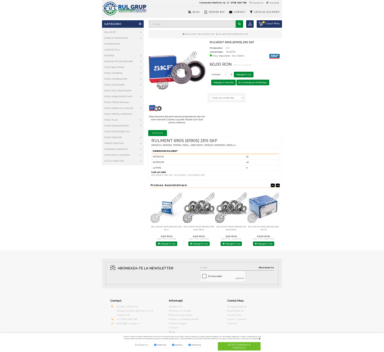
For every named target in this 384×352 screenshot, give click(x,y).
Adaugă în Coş (243, 74)
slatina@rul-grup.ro (128, 323)
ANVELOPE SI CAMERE (117, 155)
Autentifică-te (235, 310)
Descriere (157, 133)
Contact (239, 12)
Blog (196, 12)
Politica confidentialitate (184, 319)
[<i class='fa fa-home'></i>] (184, 34)
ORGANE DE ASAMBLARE (118, 61)
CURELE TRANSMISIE (116, 38)
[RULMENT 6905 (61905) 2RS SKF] (177, 69)
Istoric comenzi (237, 319)
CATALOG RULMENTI (267, 12)
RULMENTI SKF (208, 34)
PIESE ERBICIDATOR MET (118, 96)
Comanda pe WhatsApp (253, 82)
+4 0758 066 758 (127, 319)
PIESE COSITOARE (114, 84)
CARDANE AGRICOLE (116, 149)
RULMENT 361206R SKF (263, 226)
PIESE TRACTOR (113, 137)
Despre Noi (217, 12)
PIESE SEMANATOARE (116, 125)
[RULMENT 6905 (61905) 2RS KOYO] (231, 207)
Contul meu (234, 315)
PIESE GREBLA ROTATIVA (118, 114)
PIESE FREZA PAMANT (116, 102)
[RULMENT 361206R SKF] (264, 207)
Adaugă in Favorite (223, 82)
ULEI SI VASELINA (114, 160)
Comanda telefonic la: (223, 2)
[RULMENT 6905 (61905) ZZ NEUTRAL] (199, 207)
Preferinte (161, 345)
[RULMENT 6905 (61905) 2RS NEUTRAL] (166, 207)
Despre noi (176, 306)
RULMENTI (193, 34)
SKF (228, 48)
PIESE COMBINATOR (115, 79)
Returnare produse (180, 315)
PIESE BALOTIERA (114, 67)
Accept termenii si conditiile (239, 346)
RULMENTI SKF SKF (162, 175)
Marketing (196, 345)
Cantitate (215, 74)
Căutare (239, 24)
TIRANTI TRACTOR (114, 143)
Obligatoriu (142, 345)
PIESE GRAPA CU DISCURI (118, 108)
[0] (260, 24)
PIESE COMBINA (113, 73)
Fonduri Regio (178, 323)
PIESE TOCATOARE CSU (117, 131)
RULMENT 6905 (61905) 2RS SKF (233, 34)
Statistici (178, 345)
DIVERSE (109, 55)
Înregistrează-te (237, 306)
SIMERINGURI (112, 43)
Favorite (232, 323)
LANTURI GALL (112, 49)
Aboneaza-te (266, 267)
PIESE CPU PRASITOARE (117, 90)
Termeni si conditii (180, 310)
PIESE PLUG (111, 119)
